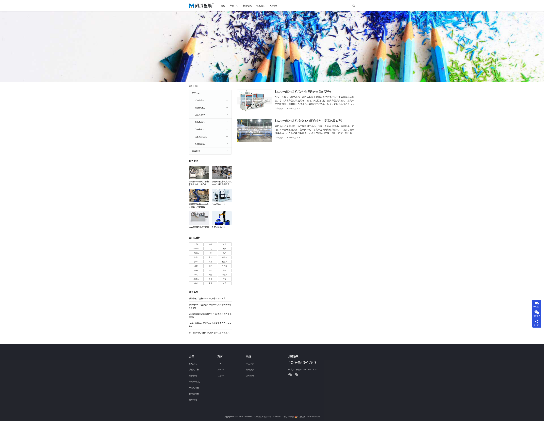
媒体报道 (193, 375)
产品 (196, 244)
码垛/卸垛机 (200, 115)
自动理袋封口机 (219, 204)
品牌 (224, 253)
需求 (210, 283)
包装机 (196, 253)
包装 (224, 249)
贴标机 (196, 283)
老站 (285, 417)
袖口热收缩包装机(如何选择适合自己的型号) (303, 91)
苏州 (210, 270)
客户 (210, 257)
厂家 (210, 253)
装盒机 (224, 275)
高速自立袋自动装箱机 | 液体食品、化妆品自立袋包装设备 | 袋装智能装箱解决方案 (199, 183)
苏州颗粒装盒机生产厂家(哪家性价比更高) (207, 298)
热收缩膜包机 (201, 136)
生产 (210, 266)
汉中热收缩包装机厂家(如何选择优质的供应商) (209, 332)
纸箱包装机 (200, 100)
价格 (210, 244)
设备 (210, 279)
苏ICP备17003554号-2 (274, 417)
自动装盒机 (200, 129)
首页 (223, 5)
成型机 (224, 257)
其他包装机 (200, 144)
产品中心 (234, 5)
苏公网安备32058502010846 (308, 417)
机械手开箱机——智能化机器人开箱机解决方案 (199, 206)
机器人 (224, 262)
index (220, 363)
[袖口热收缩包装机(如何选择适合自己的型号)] (254, 101)
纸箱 (196, 270)
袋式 (196, 275)
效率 (196, 262)
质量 (224, 279)
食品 (224, 283)
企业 (224, 244)
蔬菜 (224, 270)
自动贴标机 (200, 122)
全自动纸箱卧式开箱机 (199, 227)
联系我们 (260, 5)
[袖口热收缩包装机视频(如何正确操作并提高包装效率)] (254, 130)
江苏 (196, 266)
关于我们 (274, 5)
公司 (210, 249)
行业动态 (279, 108)
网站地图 (291, 417)
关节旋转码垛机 (219, 227)
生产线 (224, 266)
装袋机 (196, 279)
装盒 (210, 275)
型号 (196, 257)
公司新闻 (193, 363)
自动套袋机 (200, 107)
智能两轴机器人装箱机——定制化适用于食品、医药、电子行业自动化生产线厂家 (222, 183)
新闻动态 (247, 5)
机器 (210, 262)
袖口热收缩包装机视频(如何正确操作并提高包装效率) (308, 120)
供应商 (196, 249)
